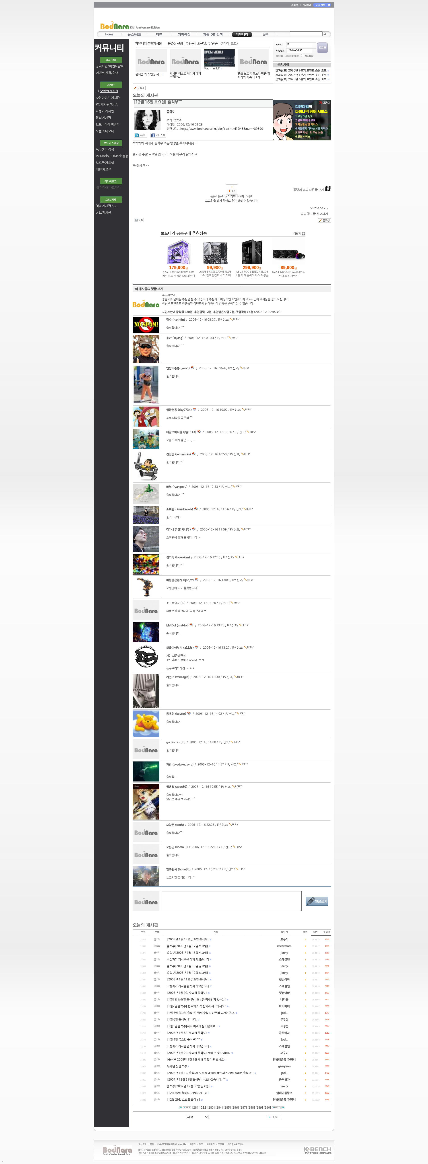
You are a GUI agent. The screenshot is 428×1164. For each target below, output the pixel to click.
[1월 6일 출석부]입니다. (182, 1019)
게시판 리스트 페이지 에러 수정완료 (185, 75)
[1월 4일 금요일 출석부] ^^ (183, 1039)
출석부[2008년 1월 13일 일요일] (187, 966)
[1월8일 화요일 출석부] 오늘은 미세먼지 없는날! (196, 999)
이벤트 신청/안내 (107, 73)
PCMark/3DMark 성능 (112, 156)
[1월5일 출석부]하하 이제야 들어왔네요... (192, 1026)
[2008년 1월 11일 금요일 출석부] (188, 979)
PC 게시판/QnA (107, 104)
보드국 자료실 (105, 163)
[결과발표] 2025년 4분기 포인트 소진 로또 (301, 79)
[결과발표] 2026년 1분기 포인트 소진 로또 (301, 75)
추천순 (190, 43)
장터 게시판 (103, 118)
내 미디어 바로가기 (108, 188)
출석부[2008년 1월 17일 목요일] (187, 946)
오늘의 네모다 (105, 131)
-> (107, 91)
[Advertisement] (240, 20)
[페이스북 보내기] (158, 135)
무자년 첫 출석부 (177, 1066)
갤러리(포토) (229, 43)
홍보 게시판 (103, 213)
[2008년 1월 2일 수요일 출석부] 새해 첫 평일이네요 (198, 1053)
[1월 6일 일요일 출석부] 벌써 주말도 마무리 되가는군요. (201, 1013)
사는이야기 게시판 (108, 98)
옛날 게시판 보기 (106, 206)
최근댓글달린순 (207, 43)
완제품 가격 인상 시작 (149, 74)
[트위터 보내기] (140, 135)
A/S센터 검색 (105, 149)
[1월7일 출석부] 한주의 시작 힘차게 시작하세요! (196, 1006)
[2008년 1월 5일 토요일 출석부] (187, 1033)
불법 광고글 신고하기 (314, 214)
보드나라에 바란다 (108, 124)
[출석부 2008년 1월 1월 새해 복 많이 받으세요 (195, 1059)
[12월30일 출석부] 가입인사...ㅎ (187, 1093)
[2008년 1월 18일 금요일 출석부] (188, 939)
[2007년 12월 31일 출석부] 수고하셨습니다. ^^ (196, 1079)
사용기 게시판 (105, 111)
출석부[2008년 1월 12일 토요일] (187, 973)
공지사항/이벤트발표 (109, 66)
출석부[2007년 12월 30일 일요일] (188, 1086)
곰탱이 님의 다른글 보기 (309, 190)
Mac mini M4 (212, 68)
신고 (225, 320)
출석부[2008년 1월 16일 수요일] (187, 953)
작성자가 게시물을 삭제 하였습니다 (188, 959)
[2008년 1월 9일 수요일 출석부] (187, 993)
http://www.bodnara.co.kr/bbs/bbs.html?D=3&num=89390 (221, 129)
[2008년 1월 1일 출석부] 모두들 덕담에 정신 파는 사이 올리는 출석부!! (210, 1073)
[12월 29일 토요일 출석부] (183, 1099)
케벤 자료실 (103, 169)
